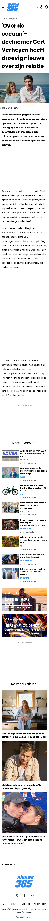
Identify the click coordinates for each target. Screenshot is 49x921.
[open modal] (46, 7)
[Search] (37, 7)
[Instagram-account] (32, 895)
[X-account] (17, 895)
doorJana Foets (27, 532)
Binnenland (25, 529)
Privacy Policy (40, 904)
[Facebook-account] (24, 895)
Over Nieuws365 (10, 904)
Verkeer (23, 494)
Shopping (24, 460)
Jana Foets (12, 108)
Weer (22, 477)
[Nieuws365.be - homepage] (13, 7)
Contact (26, 904)
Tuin (22, 546)
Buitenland (25, 561)
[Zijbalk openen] (2, 7)
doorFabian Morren (28, 463)
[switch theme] (42, 7)
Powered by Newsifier (24, 917)
